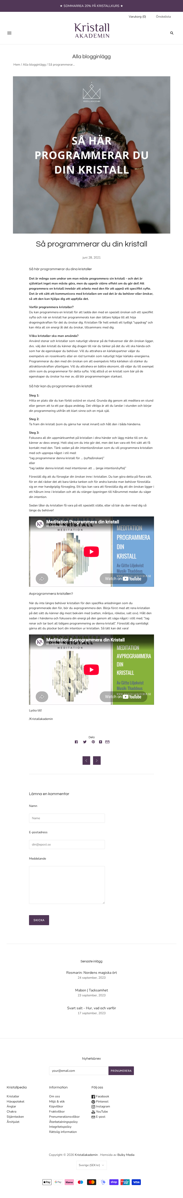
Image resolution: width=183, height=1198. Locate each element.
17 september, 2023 (92, 1013)
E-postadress (38, 832)
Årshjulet (13, 1122)
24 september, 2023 (92, 978)
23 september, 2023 (92, 995)
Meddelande (37, 858)
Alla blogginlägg (34, 64)
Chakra (11, 1111)
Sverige (89, 1165)
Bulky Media (125, 1155)
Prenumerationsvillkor (64, 1117)
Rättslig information (63, 1132)
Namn (33, 806)
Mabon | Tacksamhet (91, 990)
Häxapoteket (15, 1101)
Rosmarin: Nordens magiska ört (91, 972)
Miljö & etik (57, 1101)
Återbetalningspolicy (63, 1122)
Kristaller (13, 1096)
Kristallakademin (86, 1155)
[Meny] (9, 33)
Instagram (102, 1106)
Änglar (11, 1106)
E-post (100, 1117)
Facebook (102, 1096)
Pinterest (101, 1101)
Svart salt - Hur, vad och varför (91, 1008)
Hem (16, 64)
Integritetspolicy (60, 1127)
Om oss (54, 1096)
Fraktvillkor (57, 1111)
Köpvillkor (56, 1106)
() (137, 17)
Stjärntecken (15, 1117)
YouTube (101, 1111)
